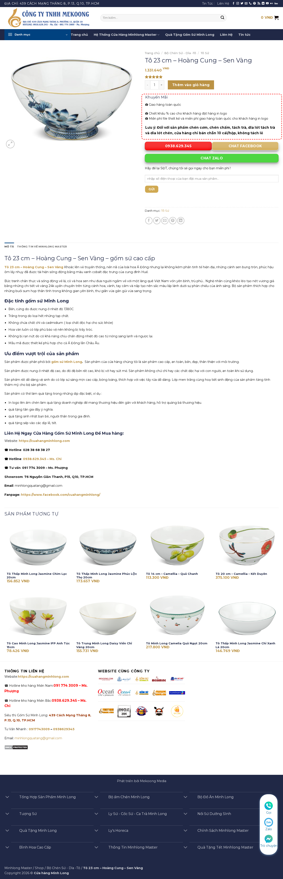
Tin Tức (207, 4)
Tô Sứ (205, 53)
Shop (39, 868)
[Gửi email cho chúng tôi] (246, 3)
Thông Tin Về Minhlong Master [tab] (42, 246)
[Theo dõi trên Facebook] (233, 3)
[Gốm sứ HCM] (141, 692)
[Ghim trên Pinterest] (172, 220)
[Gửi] (222, 18)
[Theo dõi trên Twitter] (242, 3)
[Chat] (268, 838)
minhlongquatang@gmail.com (38, 738)
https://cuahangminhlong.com (44, 441)
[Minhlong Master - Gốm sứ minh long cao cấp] (49, 18)
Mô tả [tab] (9, 246)
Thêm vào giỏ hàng (191, 85)
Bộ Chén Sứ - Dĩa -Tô (180, 53)
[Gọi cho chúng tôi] (250, 3)
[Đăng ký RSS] (259, 3)
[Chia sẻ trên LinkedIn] (180, 220)
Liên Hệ (223, 4)
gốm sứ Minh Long (66, 362)
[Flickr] (271, 3)
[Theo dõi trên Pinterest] (254, 3)
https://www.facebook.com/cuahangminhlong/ (60, 495)
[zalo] (268, 822)
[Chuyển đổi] (7, 797)
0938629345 (64, 729)
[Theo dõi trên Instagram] (237, 3)
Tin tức (244, 35)
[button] (37, 34)
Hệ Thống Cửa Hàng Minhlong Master (125, 35)
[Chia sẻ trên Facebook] (149, 220)
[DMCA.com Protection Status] (16, 747)
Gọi (268, 813)
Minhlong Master (18, 868)
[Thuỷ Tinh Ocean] (124, 693)
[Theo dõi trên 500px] (276, 3)
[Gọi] (268, 805)
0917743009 (39, 729)
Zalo (268, 829)
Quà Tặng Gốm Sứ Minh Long (189, 35)
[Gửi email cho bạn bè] (164, 220)
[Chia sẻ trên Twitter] (157, 220)
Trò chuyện (268, 846)
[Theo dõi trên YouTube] (267, 3)
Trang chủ (79, 35)
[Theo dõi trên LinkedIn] (263, 3)
